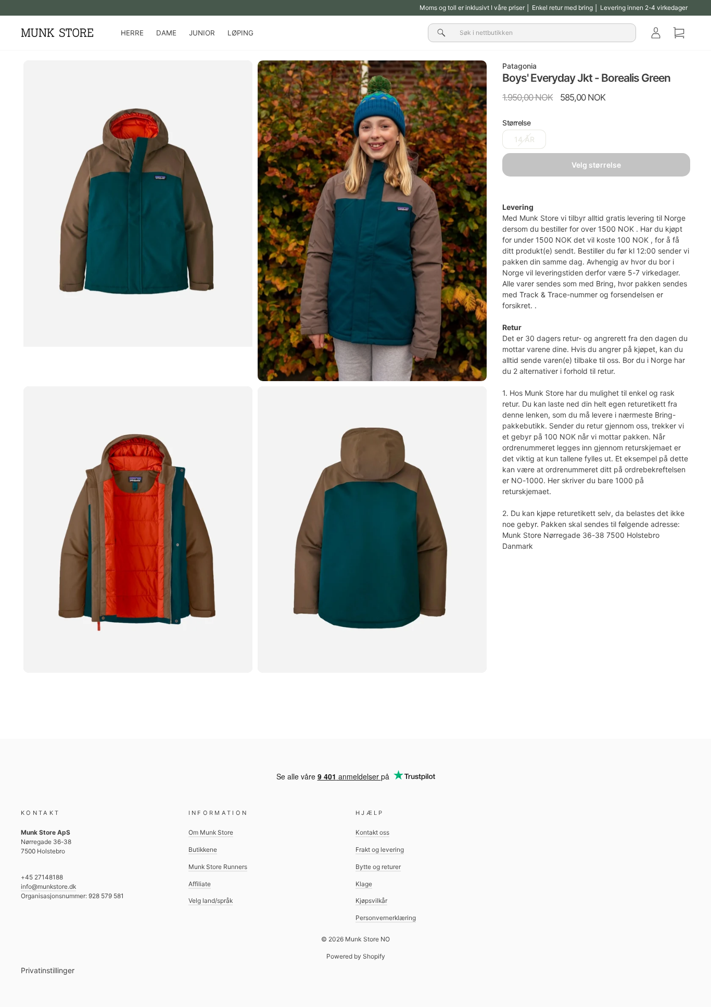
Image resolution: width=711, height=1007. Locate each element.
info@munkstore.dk (48, 886)
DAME (166, 33)
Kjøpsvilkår (371, 900)
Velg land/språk (210, 900)
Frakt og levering (379, 849)
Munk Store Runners (217, 867)
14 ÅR (524, 139)
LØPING (240, 33)
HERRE (132, 33)
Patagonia (519, 65)
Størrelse (516, 123)
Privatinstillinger (47, 970)
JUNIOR (202, 33)
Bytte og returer (378, 867)
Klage (363, 884)
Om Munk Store (210, 832)
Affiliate (199, 884)
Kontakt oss (372, 832)
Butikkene (202, 849)
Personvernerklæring (385, 918)
